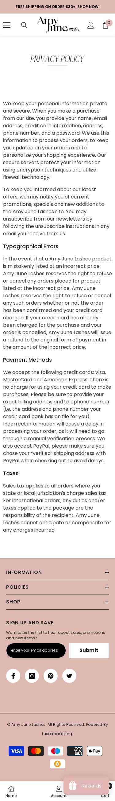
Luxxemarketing (57, 733)
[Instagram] (32, 676)
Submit (88, 650)
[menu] (6, 25)
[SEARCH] (24, 25)
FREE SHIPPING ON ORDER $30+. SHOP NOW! (58, 6)
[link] (57, 60)
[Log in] (90, 25)
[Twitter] (69, 676)
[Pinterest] (51, 676)
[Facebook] (13, 676)
